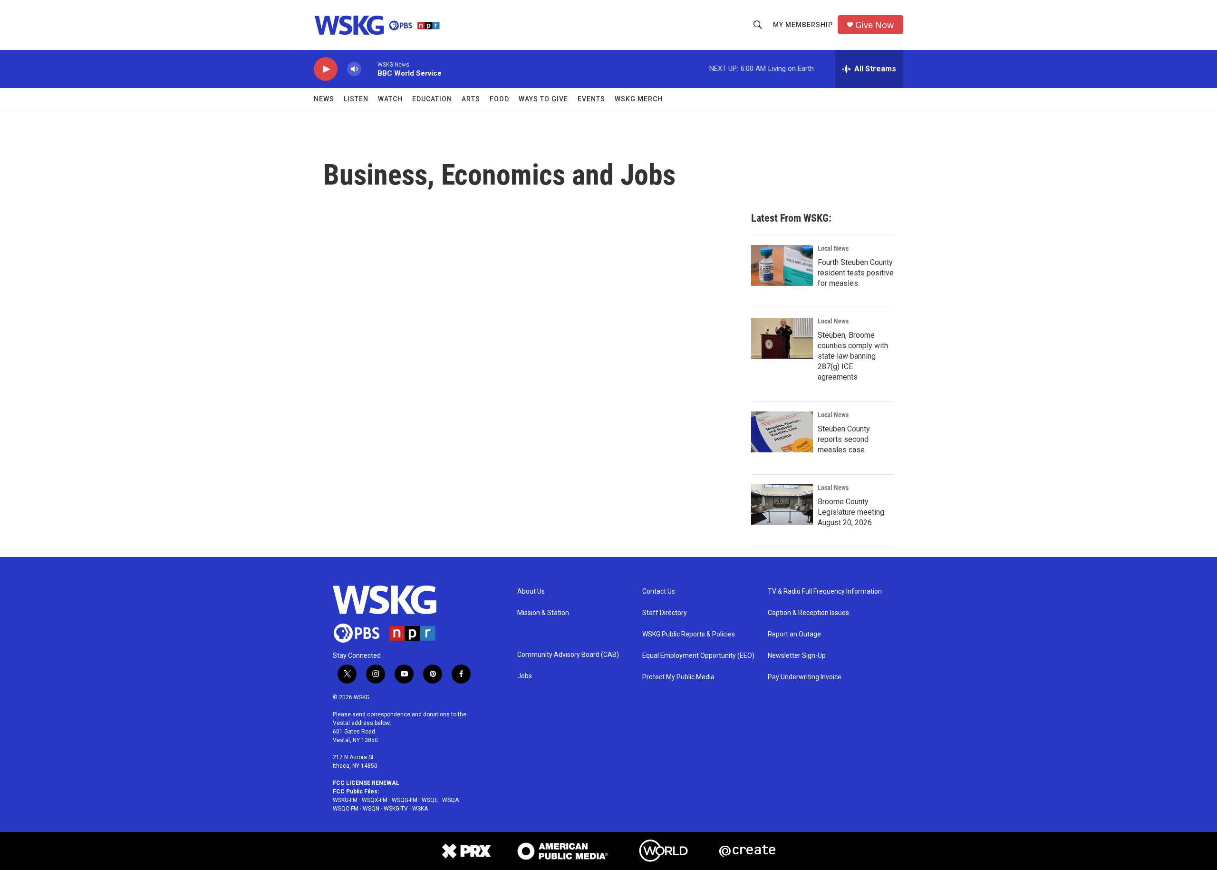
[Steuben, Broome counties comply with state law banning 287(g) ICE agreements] (782, 338)
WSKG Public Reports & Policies (688, 634)
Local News (833, 248)
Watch (390, 99)
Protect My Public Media (678, 677)
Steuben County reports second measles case (844, 439)
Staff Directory (664, 612)
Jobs (524, 676)
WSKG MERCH (639, 99)
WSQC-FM (345, 808)
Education (432, 99)
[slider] (369, 69)
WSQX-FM (374, 800)
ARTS (471, 99)
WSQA (450, 800)
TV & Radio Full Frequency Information (825, 591)
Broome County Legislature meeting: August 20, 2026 (852, 512)
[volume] (354, 69)
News (324, 99)
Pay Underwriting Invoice (804, 677)
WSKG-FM (345, 800)
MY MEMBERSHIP (803, 25)
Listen (356, 99)
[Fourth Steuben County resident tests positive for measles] (782, 265)
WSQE (430, 800)
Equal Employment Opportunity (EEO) (698, 655)
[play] (325, 69)
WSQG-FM (404, 800)
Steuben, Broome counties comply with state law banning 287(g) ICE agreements (853, 356)
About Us (531, 591)
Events (591, 99)
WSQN (371, 808)
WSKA (420, 808)
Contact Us (658, 591)
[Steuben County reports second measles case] (782, 431)
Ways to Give (543, 99)
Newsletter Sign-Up (797, 655)
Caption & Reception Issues (808, 612)
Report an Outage (794, 634)
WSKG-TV (396, 808)
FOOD (499, 99)
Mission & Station (543, 612)
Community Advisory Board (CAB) (568, 654)
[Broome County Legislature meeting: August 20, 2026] (782, 504)
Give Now (874, 25)
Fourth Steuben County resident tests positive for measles (856, 273)
